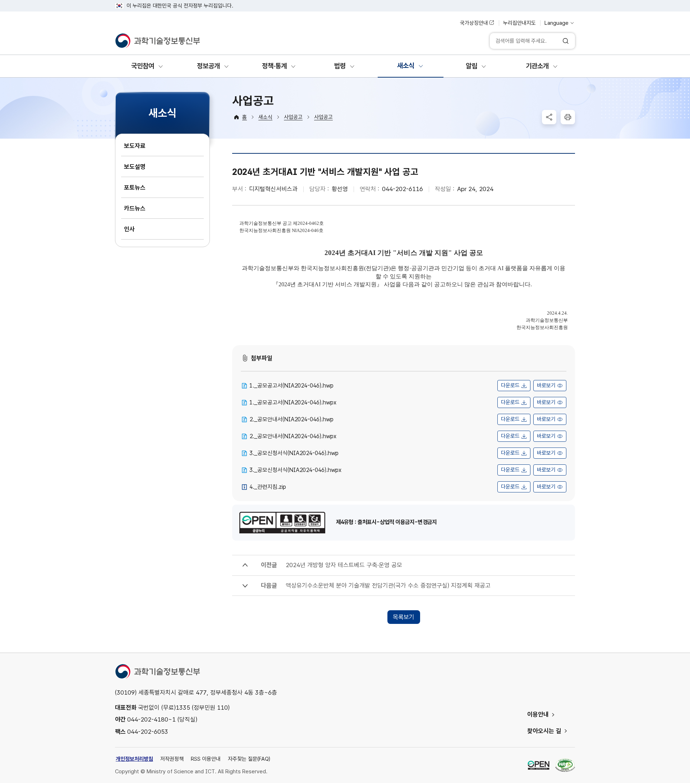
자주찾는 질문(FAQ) (249, 759)
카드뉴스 (135, 208)
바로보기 (546, 385)
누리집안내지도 (519, 23)
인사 (129, 229)
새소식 (265, 117)
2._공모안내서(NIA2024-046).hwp (291, 419)
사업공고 (293, 117)
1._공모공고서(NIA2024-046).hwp (291, 385)
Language (556, 23)
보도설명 (135, 166)
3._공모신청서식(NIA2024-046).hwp (294, 453)
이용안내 (538, 714)
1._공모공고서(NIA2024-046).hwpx (292, 402)
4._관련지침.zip (267, 486)
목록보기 (403, 617)
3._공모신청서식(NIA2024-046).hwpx (295, 470)
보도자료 (135, 145)
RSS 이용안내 (206, 759)
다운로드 (510, 385)
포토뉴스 (135, 187)
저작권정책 (172, 759)
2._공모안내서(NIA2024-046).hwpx (292, 436)
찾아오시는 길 (544, 731)
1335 (183, 707)
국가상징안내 (474, 23)
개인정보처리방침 (134, 759)
